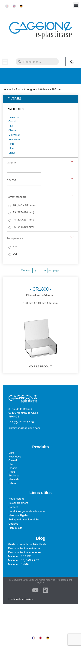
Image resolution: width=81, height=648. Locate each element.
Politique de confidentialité (24, 519)
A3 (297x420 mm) (23, 212)
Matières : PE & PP (19, 556)
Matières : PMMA (18, 564)
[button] (76, 5)
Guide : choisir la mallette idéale (27, 544)
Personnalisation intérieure (24, 548)
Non (15, 246)
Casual (12, 460)
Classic (12, 467)
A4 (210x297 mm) (23, 219)
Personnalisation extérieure (24, 552)
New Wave (14, 456)
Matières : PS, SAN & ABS (23, 560)
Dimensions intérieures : (40, 295)
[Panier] (72, 61)
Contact (13, 506)
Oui (15, 253)
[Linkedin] (45, 590)
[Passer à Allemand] (21, 6)
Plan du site (15, 527)
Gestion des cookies (20, 599)
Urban (12, 483)
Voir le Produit (40, 366)
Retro (11, 471)
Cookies (13, 523)
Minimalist (14, 479)
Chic (11, 464)
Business (13, 475)
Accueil (8, 89)
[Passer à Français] (7, 6)
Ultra (11, 452)
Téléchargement (18, 502)
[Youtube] (35, 590)
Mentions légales (18, 515)
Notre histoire (16, 498)
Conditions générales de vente (26, 511)
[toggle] (71, 161)
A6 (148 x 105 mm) (24, 205)
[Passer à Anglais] (14, 6)
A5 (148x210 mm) (23, 226)
